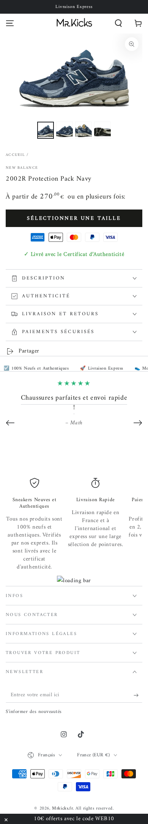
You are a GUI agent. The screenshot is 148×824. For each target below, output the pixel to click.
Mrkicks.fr (62, 809)
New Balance (22, 168)
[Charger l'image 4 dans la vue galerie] (102, 130)
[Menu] (10, 23)
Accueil (15, 155)
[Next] (137, 422)
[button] (118, 23)
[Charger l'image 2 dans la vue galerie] (64, 130)
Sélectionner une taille (74, 218)
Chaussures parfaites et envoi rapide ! (74, 402)
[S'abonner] (138, 695)
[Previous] (10, 422)
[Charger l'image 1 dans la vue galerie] (45, 130)
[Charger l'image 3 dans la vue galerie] (83, 130)
